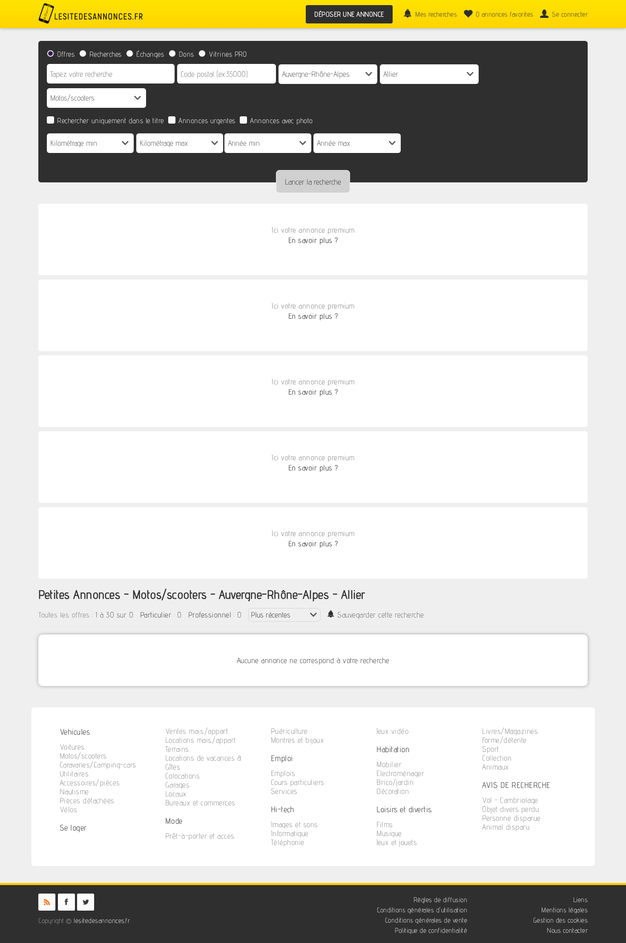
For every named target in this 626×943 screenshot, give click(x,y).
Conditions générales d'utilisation (422, 910)
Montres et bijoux (297, 739)
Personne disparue (511, 817)
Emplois (283, 773)
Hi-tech (282, 809)
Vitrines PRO (228, 54)
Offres (66, 54)
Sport (490, 748)
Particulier (156, 614)
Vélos (69, 809)
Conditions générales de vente (426, 920)
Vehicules (75, 731)
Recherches (105, 54)
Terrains (177, 748)
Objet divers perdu (510, 809)
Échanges (150, 54)
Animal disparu (505, 826)
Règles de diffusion (441, 900)
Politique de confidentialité (431, 930)
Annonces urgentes (206, 120)
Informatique (290, 833)
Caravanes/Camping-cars (98, 764)
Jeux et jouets (396, 842)
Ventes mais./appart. (197, 731)
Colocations (182, 775)
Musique (389, 833)
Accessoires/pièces (90, 782)
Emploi (282, 758)
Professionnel (210, 614)
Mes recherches (436, 14)
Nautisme (74, 791)
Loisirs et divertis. (404, 809)
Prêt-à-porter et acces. (200, 835)
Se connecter (570, 14)
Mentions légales (564, 910)
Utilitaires (74, 773)
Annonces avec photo (281, 120)
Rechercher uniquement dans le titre (110, 120)
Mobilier (389, 764)
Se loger (73, 827)
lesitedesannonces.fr (102, 921)
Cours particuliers (297, 782)
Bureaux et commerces (200, 802)
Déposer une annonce (349, 14)
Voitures (72, 746)
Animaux (495, 766)
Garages (177, 784)
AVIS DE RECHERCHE (516, 785)
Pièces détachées (87, 800)
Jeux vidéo (392, 731)
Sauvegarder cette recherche (380, 614)
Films (384, 824)
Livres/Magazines (510, 731)
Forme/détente (504, 739)
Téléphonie (287, 842)
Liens (580, 900)
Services (284, 791)
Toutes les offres (64, 614)
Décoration (392, 791)
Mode (174, 820)
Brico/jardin (395, 782)
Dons (186, 54)
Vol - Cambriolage (510, 800)
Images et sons (294, 824)
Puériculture (289, 731)
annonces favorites (505, 14)
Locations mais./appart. (201, 739)
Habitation (393, 749)
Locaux (176, 793)
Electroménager (400, 773)
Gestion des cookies (560, 920)
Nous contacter (567, 930)
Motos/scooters (83, 755)
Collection (496, 757)
